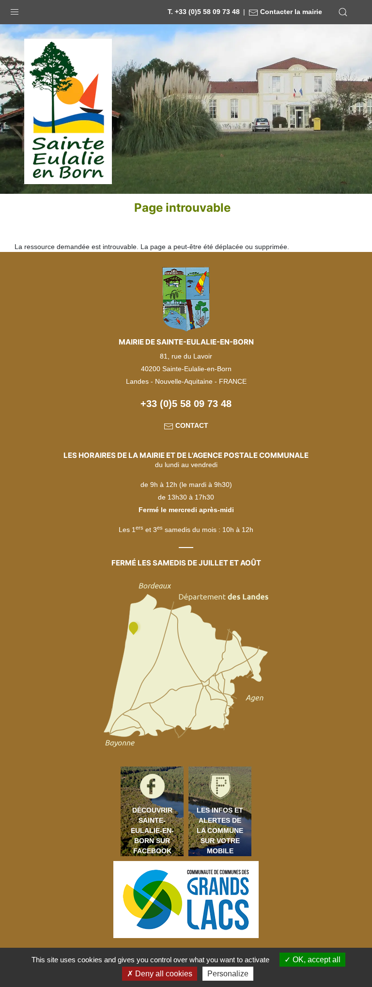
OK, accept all (316, 960)
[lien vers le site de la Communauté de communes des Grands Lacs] (186, 899)
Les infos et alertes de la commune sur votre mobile (220, 830)
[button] (14, 9)
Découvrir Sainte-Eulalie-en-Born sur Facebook (152, 830)
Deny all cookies (162, 974)
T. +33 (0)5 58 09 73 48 (204, 12)
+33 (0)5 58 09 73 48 (186, 403)
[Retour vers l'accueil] (68, 111)
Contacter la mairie (290, 12)
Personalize (227, 974)
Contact (190, 425)
